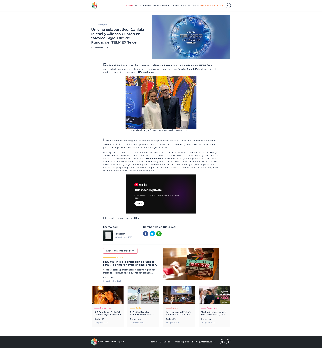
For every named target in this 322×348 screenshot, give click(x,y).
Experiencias (176, 5)
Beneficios (149, 5)
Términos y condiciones (161, 342)
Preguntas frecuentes (205, 342)
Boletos (162, 5)
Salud (138, 5)
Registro (217, 5)
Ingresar (205, 5)
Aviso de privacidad (184, 342)
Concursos (192, 5)
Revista (129, 5)
